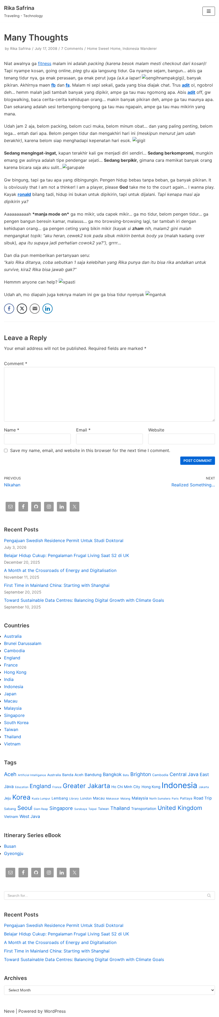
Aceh (10, 774)
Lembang (60, 798)
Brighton (140, 774)
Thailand (12, 736)
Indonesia (13, 686)
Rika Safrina (20, 48)
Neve (9, 1011)
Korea (21, 797)
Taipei (92, 809)
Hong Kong (15, 672)
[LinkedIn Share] (47, 309)
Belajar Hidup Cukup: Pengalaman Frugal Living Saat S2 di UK (66, 555)
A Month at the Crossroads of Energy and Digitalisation (60, 570)
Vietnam (12, 743)
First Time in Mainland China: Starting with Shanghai (57, 585)
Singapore (14, 715)
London (86, 798)
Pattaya (186, 798)
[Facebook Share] (9, 309)
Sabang (10, 809)
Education (21, 787)
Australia (13, 636)
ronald (24, 194)
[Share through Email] (35, 309)
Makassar (112, 798)
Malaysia (13, 708)
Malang (125, 798)
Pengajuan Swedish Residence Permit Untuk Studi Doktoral (63, 540)
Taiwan (11, 729)
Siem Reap (41, 809)
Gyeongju (13, 853)
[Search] (209, 895)
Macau (10, 701)
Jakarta (204, 787)
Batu (126, 775)
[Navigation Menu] (208, 11)
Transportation (143, 808)
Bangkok (112, 774)
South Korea (16, 722)
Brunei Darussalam (22, 643)
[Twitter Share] (22, 309)
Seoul (24, 807)
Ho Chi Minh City (125, 787)
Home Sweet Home (103, 48)
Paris (175, 798)
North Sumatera (159, 798)
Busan (10, 846)
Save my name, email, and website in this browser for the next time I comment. (90, 450)
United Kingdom (180, 807)
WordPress (55, 1011)
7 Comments (72, 48)
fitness (44, 63)
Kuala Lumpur (41, 798)
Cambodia (14, 650)
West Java (29, 816)
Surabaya (80, 809)
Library (74, 798)
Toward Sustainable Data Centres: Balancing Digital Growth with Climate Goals (84, 600)
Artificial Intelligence (32, 775)
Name (11, 430)
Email (83, 430)
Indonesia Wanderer (140, 48)
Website (156, 430)
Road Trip (203, 798)
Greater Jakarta (86, 786)
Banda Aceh (72, 775)
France (11, 665)
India (9, 679)
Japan (10, 693)
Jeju (7, 798)
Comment (15, 363)
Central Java (184, 774)
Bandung (93, 774)
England (12, 657)
